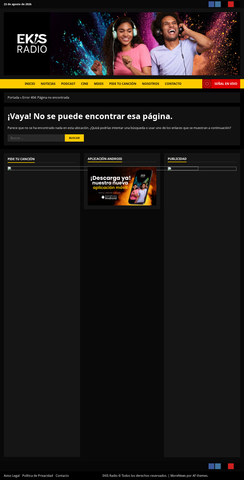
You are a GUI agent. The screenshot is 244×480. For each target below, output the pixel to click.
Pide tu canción (122, 84)
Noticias (48, 84)
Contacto (173, 84)
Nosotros (150, 84)
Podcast (68, 84)
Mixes (99, 84)
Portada (13, 97)
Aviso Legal (12, 476)
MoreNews (178, 476)
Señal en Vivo (225, 84)
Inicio (30, 84)
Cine (84, 84)
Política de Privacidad (37, 476)
